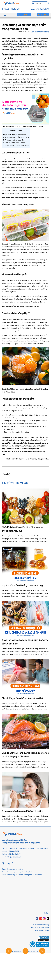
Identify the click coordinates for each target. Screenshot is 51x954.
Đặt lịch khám (43, 15)
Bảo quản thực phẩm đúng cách (16, 137)
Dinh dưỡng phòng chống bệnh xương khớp (23, 698)
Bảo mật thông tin (42, 930)
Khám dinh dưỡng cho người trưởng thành (18, 872)
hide (19, 130)
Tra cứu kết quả (24, 15)
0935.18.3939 (12, 452)
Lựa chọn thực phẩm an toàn (14, 135)
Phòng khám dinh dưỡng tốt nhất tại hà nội (33, 198)
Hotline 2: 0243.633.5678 (39, 9)
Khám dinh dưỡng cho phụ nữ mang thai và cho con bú (22, 875)
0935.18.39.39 (14, 851)
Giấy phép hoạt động (41, 925)
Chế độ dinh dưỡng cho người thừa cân (24, 306)
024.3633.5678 (23, 452)
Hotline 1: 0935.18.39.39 (11, 9)
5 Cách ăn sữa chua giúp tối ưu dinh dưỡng (22, 811)
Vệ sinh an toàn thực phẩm (13, 140)
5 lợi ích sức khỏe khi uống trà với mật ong (22, 585)
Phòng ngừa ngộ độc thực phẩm (16, 145)
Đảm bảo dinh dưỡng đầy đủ (14, 143)
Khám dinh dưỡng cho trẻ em (13, 869)
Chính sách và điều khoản (39, 928)
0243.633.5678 (15, 854)
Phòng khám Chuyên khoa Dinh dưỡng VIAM (18, 437)
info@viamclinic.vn (14, 857)
